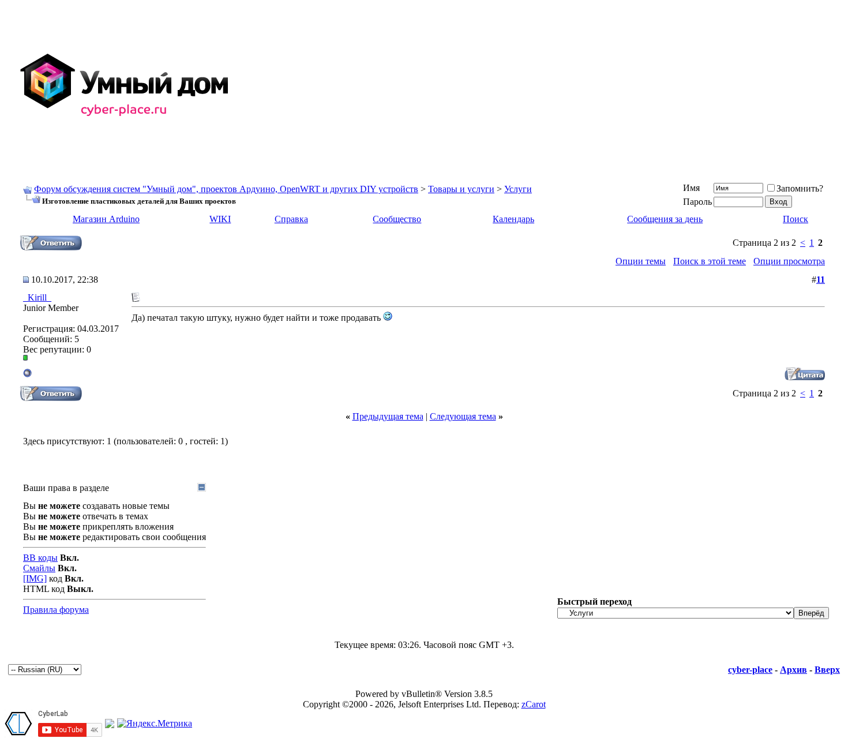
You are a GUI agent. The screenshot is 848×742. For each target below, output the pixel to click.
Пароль (697, 202)
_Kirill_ (37, 297)
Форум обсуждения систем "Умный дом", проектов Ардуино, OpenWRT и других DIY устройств (226, 189)
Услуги (518, 189)
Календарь (513, 219)
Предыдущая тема (387, 416)
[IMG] (35, 578)
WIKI (220, 219)
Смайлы (39, 568)
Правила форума (56, 609)
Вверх (827, 669)
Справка (291, 219)
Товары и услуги (461, 189)
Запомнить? (799, 188)
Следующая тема (463, 416)
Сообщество (397, 219)
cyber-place (750, 669)
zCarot (533, 704)
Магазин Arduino (106, 219)
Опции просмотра (789, 261)
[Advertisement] (540, 85)
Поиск (795, 219)
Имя (691, 188)
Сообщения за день (665, 219)
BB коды (40, 558)
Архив (793, 669)
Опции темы (641, 261)
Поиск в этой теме (709, 261)
